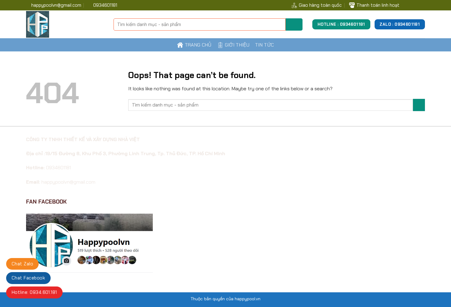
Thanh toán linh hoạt (378, 5)
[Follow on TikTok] (414, 5)
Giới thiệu (237, 45)
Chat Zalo (22, 264)
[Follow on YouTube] (421, 5)
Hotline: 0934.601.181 (34, 292)
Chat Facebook (28, 278)
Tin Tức (264, 45)
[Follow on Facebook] (406, 5)
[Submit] (294, 24)
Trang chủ (198, 45)
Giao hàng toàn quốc (320, 5)
